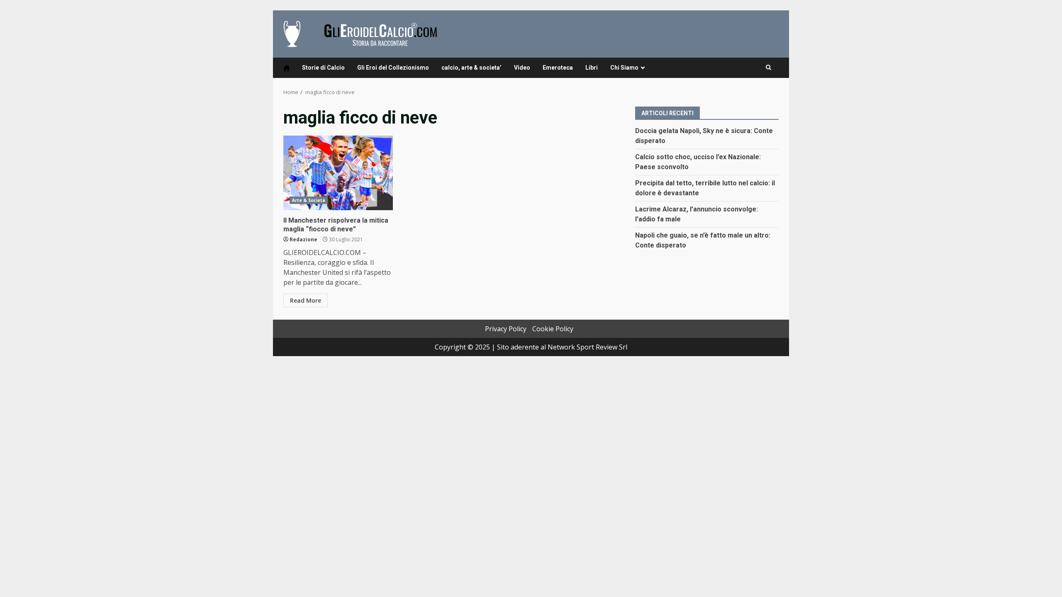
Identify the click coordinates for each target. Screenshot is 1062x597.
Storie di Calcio (323, 67)
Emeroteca (558, 67)
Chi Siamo (624, 67)
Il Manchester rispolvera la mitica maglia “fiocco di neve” (338, 173)
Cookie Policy (552, 328)
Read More (305, 300)
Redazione (303, 239)
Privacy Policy (505, 328)
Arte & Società (308, 200)
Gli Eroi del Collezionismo (393, 67)
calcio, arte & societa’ (471, 67)
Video (522, 67)
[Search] (768, 67)
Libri (591, 67)
